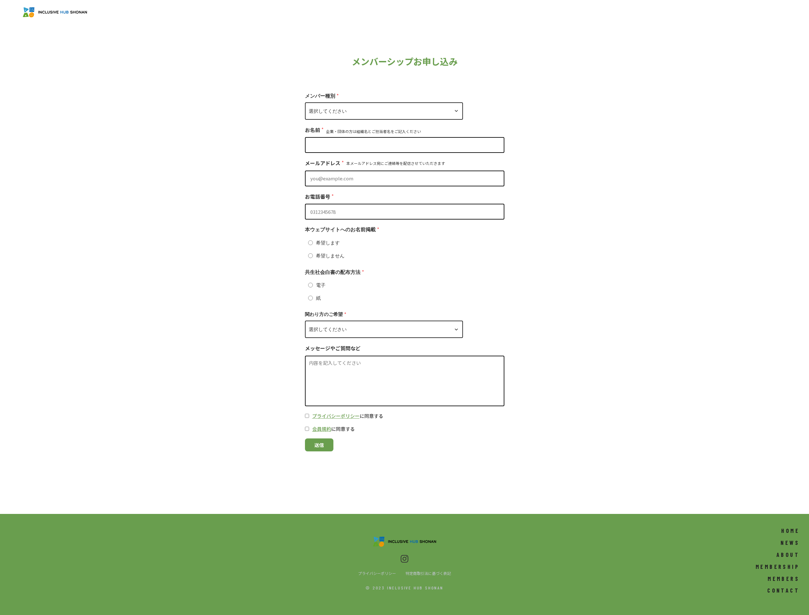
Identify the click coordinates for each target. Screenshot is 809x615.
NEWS (790, 542)
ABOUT (788, 554)
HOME (790, 530)
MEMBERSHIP (778, 566)
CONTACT (783, 590)
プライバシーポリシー (336, 416)
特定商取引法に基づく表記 (428, 573)
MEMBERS (784, 578)
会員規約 (321, 428)
